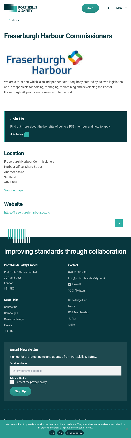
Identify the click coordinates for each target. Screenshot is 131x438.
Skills (71, 324)
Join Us (8, 331)
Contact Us (10, 307)
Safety (72, 318)
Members (16, 20)
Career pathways (14, 319)
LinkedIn (77, 284)
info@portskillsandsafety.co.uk (86, 278)
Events (8, 325)
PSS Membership (78, 312)
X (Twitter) (78, 290)
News (71, 306)
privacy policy (38, 382)
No (60, 433)
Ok (52, 433)
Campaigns (11, 313)
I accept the (31, 382)
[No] (126, 429)
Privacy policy (74, 433)
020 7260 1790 (77, 272)
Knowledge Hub (77, 300)
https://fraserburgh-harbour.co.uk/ (27, 212)
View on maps (13, 190)
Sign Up (20, 391)
